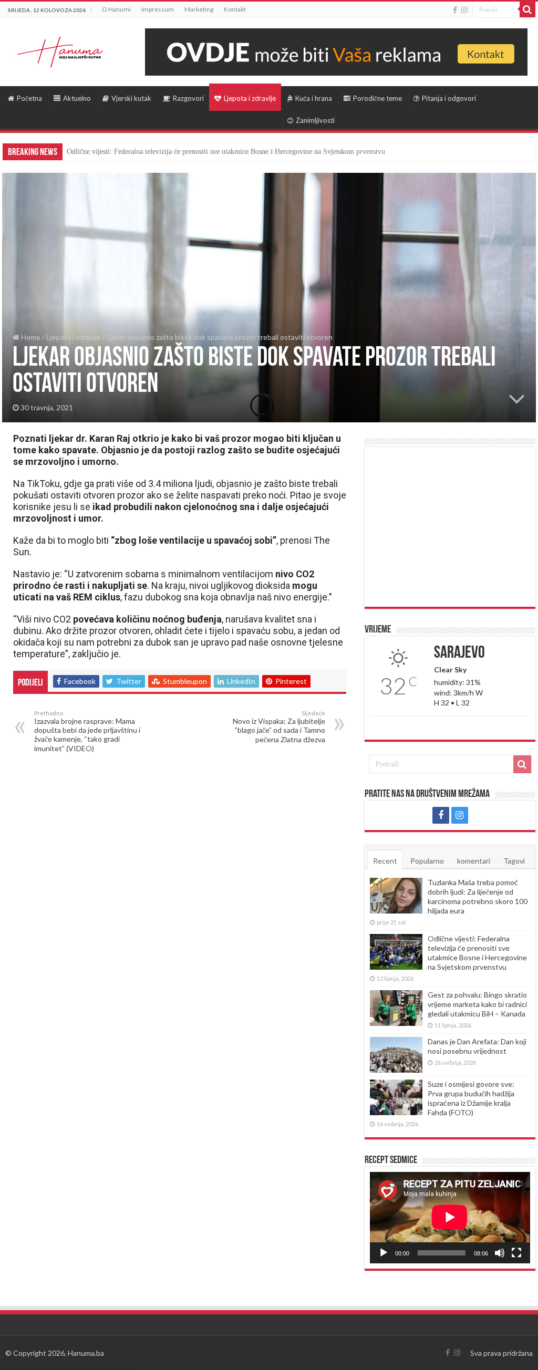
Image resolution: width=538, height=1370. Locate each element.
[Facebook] (455, 10)
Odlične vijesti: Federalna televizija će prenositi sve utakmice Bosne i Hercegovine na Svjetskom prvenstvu (477, 952)
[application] (450, 1217)
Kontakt (235, 9)
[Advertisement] (450, 527)
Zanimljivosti (315, 120)
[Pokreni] (383, 1253)
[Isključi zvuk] (499, 1253)
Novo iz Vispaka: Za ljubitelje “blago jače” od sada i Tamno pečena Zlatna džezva (279, 727)
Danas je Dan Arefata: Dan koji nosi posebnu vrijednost (477, 1046)
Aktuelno (77, 98)
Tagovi (514, 860)
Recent (385, 860)
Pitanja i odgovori (449, 98)
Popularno (427, 860)
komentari (473, 860)
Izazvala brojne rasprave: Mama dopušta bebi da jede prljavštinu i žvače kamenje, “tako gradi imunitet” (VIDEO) (87, 731)
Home (29, 337)
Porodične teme (377, 98)
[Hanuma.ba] (60, 50)
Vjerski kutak (131, 98)
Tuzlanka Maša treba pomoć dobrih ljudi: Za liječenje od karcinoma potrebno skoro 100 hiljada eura (477, 896)
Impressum (157, 9)
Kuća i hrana (313, 98)
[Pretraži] (527, 9)
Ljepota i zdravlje (250, 98)
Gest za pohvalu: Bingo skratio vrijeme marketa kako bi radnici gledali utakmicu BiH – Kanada (209, 151)
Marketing (198, 9)
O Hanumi (116, 9)
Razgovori (188, 98)
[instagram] (464, 10)
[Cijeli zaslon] (516, 1253)
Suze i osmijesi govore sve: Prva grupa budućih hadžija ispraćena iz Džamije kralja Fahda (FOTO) (471, 1098)
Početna (29, 98)
